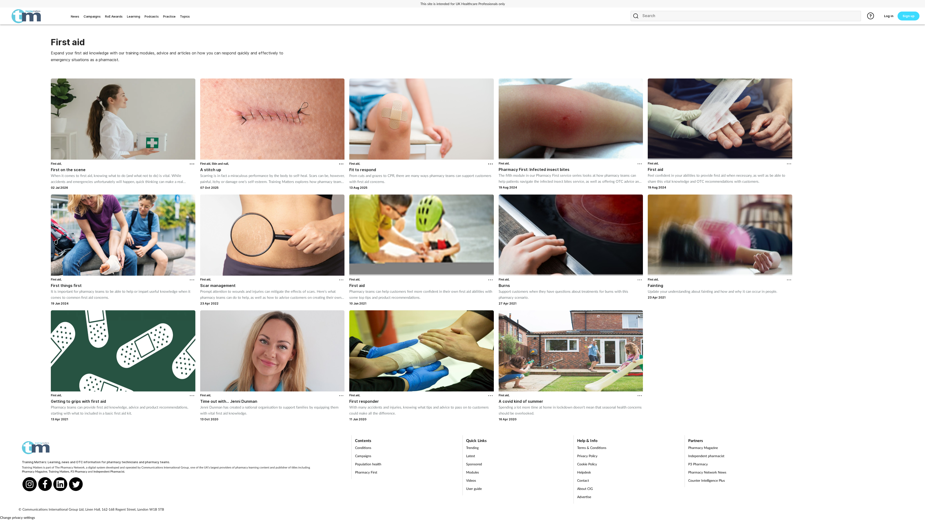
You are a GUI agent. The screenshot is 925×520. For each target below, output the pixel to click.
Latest (470, 456)
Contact (583, 480)
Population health (368, 464)
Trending (472, 448)
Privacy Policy (587, 456)
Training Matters (59, 471)
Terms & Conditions (591, 448)
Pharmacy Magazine (34, 471)
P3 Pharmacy (79, 471)
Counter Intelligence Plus (706, 480)
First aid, (56, 163)
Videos (471, 480)
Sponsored (474, 464)
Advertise (584, 497)
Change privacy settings (17, 517)
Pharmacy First (366, 472)
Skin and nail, (220, 163)
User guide (474, 489)
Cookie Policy (587, 464)
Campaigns (363, 456)
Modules (472, 472)
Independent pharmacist (706, 456)
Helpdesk (584, 472)
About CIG (585, 489)
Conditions (363, 448)
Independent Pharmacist (108, 471)
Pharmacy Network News (707, 472)
